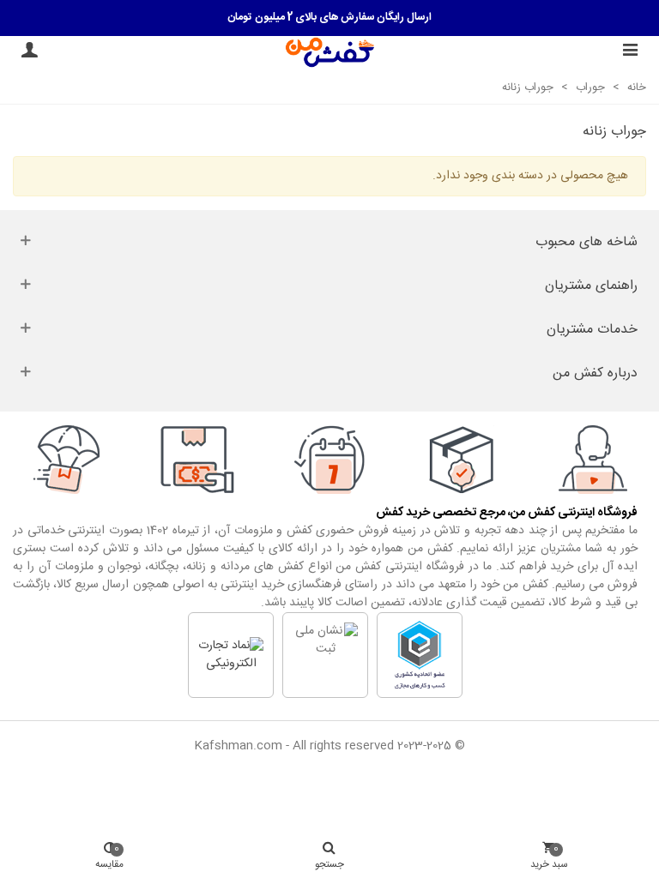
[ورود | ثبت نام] (29, 52)
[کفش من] (330, 52)
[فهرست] (630, 52)
